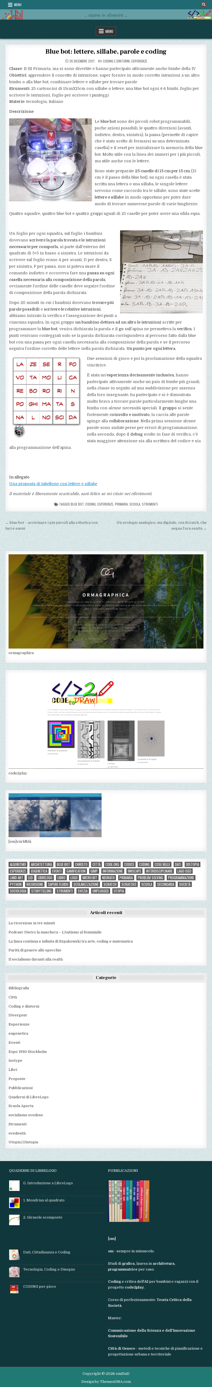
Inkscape (134, 871)
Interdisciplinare (159, 871)
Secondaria (165, 884)
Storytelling (41, 891)
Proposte (17, 1079)
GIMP (94, 871)
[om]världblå (20, 841)
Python (16, 884)
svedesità (17, 1133)
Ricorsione (34, 884)
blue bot (77, 504)
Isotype (15, 1060)
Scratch (110, 884)
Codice (129, 864)
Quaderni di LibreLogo (29, 1097)
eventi (57, 871)
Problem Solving (150, 877)
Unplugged (100, 891)
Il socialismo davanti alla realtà (36, 959)
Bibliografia (19, 988)
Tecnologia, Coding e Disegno (49, 1269)
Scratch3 (128, 884)
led (30, 877)
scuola (134, 504)
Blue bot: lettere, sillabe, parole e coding (106, 51)
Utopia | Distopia (23, 1142)
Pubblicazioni (21, 1088)
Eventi (14, 1042)
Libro (61, 877)
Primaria (121, 504)
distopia (192, 864)
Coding (90, 504)
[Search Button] (204, 5)
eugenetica (39, 871)
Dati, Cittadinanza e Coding (46, 1252)
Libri (13, 1070)
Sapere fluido (58, 884)
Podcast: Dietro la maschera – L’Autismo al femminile (55, 932)
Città (13, 997)
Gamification (76, 871)
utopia (119, 891)
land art (16, 877)
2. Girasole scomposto (42, 1217)
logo (74, 877)
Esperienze (139, 61)
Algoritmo (18, 864)
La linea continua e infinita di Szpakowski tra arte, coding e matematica (71, 941)
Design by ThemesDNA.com (106, 1382)
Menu (18, 4)
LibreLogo (45, 877)
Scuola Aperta (21, 1106)
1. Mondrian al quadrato (44, 1200)
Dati (178, 864)
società (184, 884)
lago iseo (184, 871)
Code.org (112, 864)
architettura (41, 864)
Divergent (18, 1015)
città (96, 864)
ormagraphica (21, 653)
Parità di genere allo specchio (35, 950)
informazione (113, 871)
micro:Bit (90, 877)
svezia (83, 891)
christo (81, 864)
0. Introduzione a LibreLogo (48, 1183)
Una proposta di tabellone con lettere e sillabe (53, 484)
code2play (18, 773)
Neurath (108, 877)
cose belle (162, 864)
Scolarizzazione (86, 884)
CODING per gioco (39, 1286)
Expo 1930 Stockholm (28, 1052)
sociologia (18, 891)
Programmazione (181, 877)
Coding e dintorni (116, 61)
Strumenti (150, 504)
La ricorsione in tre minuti (32, 923)
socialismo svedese (26, 1115)
